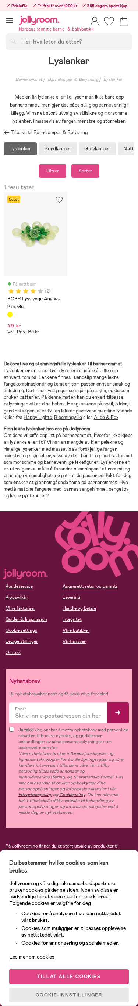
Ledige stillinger (22, 641)
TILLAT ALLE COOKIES (68, 977)
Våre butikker (76, 630)
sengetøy (118, 489)
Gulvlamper (97, 148)
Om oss (13, 652)
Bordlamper (57, 148)
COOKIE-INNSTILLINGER (69, 995)
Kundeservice (19, 586)
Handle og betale (79, 608)
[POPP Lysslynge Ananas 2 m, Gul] (10, 314)
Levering (71, 597)
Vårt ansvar (74, 641)
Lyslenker (113, 79)
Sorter (85, 171)
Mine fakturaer (20, 608)
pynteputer (34, 496)
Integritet (72, 619)
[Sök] (13, 41)
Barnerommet (28, 79)
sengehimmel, (93, 489)
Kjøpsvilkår (17, 597)
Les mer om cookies (31, 956)
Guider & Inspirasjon (26, 619)
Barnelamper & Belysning (73, 79)
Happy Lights (38, 417)
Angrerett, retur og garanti (90, 586)
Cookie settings (21, 630)
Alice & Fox (106, 417)
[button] (9, 20)
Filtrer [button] (52, 171)
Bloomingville (68, 417)
